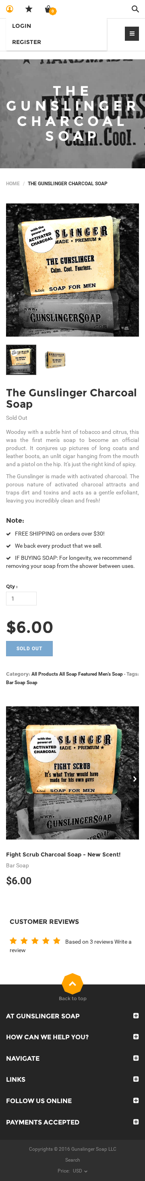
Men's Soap (110, 674)
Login (21, 25)
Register (26, 42)
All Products (44, 674)
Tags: (132, 674)
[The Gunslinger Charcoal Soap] (72, 270)
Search (72, 1160)
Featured (87, 674)
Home (13, 183)
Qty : (12, 586)
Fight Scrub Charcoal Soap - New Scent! (63, 854)
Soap (32, 682)
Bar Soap (15, 682)
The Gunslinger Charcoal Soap (71, 398)
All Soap (68, 674)
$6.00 (30, 627)
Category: (18, 674)
